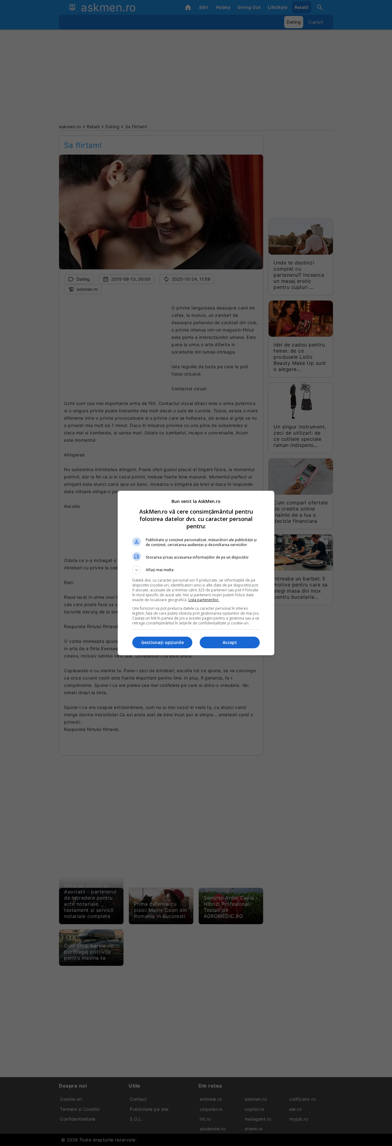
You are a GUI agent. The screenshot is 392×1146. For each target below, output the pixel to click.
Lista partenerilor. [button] (203, 599)
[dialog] (196, 573)
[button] (196, 570)
